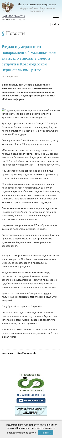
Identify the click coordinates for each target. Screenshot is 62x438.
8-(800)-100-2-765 (13, 16)
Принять (46, 432)
